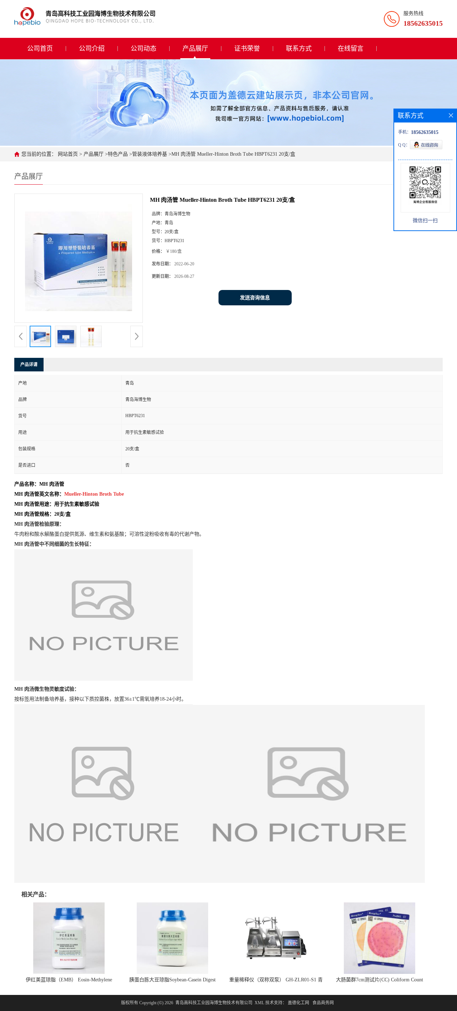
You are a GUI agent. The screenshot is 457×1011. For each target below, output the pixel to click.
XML (259, 1002)
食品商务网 (323, 1002)
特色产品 (118, 154)
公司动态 (143, 48)
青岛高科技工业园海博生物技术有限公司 (213, 1002)
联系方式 (299, 48)
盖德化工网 (298, 1002)
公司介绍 (92, 48)
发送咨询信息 (255, 297)
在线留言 (350, 48)
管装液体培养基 (149, 154)
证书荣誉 (247, 48)
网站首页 (68, 154)
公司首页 (40, 48)
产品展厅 (195, 48)
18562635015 (423, 23)
